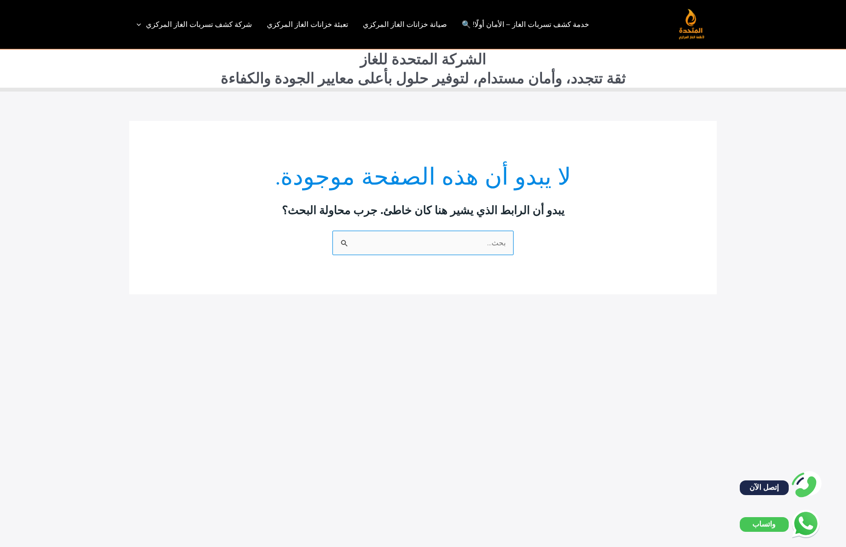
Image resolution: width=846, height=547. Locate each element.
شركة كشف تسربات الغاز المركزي (199, 24)
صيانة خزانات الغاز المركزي (405, 24)
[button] (141, 24)
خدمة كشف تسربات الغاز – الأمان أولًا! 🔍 (525, 24)
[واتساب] (809, 520)
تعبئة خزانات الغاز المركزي (307, 24)
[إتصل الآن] (809, 483)
